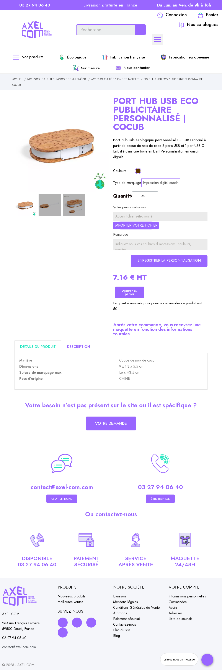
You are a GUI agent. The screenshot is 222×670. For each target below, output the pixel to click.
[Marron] (138, 171)
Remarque (120, 234)
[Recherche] (140, 30)
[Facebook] (63, 623)
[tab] (38, 347)
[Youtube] (63, 633)
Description (78, 346)
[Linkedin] (91, 623)
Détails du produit (38, 346)
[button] (18, 145)
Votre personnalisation (129, 207)
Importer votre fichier (135, 225)
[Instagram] (77, 623)
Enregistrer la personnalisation (169, 260)
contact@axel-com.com (62, 487)
